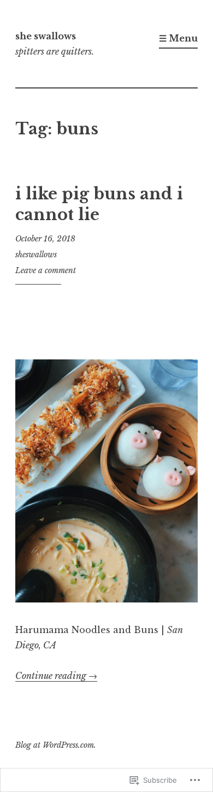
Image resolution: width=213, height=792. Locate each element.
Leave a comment (45, 270)
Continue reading (56, 675)
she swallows (45, 36)
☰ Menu (178, 38)
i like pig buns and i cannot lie (99, 204)
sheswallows (36, 254)
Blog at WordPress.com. (55, 745)
